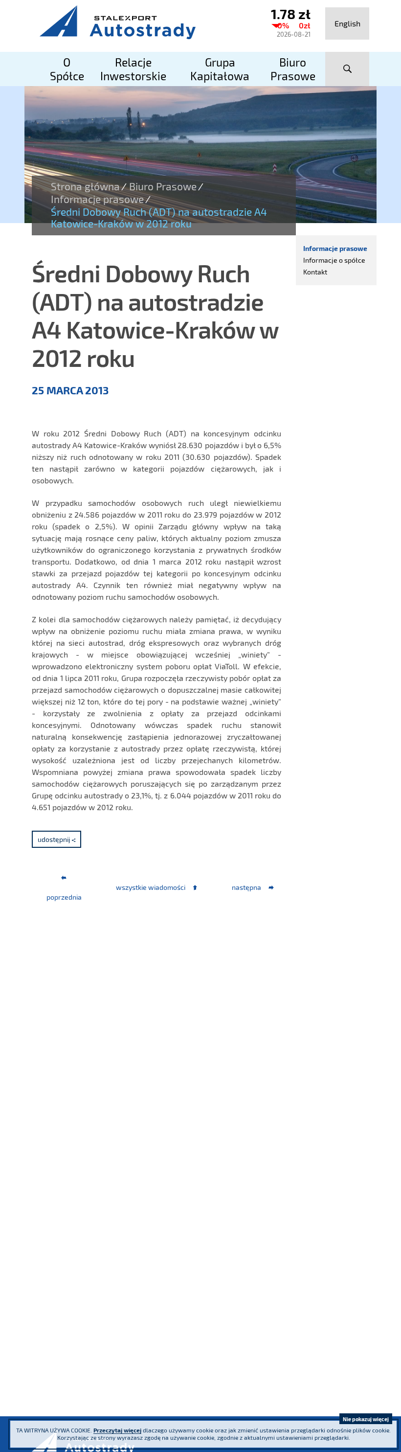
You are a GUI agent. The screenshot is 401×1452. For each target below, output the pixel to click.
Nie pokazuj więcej (366, 1419)
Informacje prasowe (97, 199)
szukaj (347, 69)
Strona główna (85, 186)
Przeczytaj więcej (117, 1430)
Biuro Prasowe (163, 186)
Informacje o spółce (334, 260)
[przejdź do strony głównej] (142, 22)
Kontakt (315, 272)
